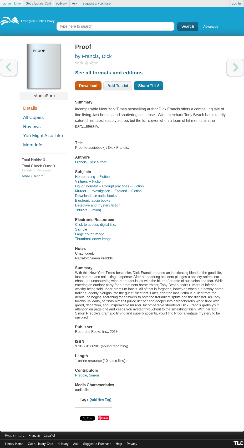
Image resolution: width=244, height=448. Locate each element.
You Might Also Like (43, 135)
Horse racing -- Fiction (92, 177)
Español (49, 435)
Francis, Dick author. (91, 162)
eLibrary (61, 3)
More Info (32, 144)
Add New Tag (100, 400)
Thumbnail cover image (93, 239)
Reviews (32, 126)
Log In (236, 3)
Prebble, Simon (87, 375)
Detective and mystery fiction (97, 205)
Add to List (117, 86)
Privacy (132, 444)
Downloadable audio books (96, 196)
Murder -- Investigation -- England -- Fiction (108, 191)
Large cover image (89, 234)
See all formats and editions (109, 72)
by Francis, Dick (93, 56)
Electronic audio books (92, 200)
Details (30, 108)
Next (235, 67)
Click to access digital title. (95, 224)
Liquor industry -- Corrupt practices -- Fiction (109, 186)
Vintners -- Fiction (88, 181)
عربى (21, 435)
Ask (74, 3)
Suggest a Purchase (96, 3)
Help (119, 444)
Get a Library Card (38, 3)
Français (35, 435)
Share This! (148, 86)
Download (88, 86)
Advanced (210, 26)
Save (105, 418)
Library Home (11, 3)
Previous (8, 67)
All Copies (33, 117)
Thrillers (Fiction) (88, 210)
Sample (81, 229)
